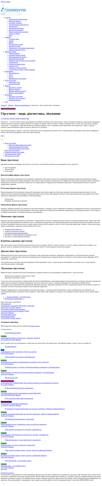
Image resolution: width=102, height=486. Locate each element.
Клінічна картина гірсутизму (14, 152)
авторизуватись (34, 326)
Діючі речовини (14, 53)
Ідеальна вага (13, 26)
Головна (3, 105)
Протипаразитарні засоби (17, 57)
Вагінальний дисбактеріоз (15, 299)
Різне (10, 35)
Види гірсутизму (10, 143)
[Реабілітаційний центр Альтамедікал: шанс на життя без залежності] (19, 419)
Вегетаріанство (14, 73)
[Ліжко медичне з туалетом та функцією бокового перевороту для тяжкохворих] (32, 367)
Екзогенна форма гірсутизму (18, 147)
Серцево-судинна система (17, 68)
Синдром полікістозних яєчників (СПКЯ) (15, 311)
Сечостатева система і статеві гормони (22, 69)
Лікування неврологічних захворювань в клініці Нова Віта (21, 393)
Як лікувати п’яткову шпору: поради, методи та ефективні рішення (23, 455)
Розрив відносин (14, 84)
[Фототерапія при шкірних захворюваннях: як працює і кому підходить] (20, 357)
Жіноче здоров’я (14, 89)
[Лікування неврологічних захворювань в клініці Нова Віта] (19, 388)
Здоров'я (4, 336)
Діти (6, 102)
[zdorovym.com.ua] (7, 473)
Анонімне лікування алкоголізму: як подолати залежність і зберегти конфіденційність (30, 414)
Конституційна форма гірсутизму (20, 145)
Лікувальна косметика (16, 28)
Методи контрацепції (16, 30)
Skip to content (5, 1)
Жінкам (7, 86)
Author (17, 118)
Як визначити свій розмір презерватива (14, 403)
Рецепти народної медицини (18, 32)
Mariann (11, 313)
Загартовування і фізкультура (18, 25)
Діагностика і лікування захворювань (21, 48)
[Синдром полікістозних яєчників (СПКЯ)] (13, 309)
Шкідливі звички (14, 21)
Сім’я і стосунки (10, 80)
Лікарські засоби (10, 51)
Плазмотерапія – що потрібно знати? (13, 466)
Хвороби (8, 37)
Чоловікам (8, 95)
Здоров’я (8, 17)
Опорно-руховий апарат (17, 64)
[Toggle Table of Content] (2, 140)
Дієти (11, 75)
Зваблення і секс (14, 82)
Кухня (11, 77)
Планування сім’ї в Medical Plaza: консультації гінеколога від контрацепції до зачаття (29, 383)
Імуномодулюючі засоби (17, 55)
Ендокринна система (16, 44)
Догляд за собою (14, 34)
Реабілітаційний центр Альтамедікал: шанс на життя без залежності (24, 424)
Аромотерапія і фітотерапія (18, 19)
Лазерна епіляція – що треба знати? (18, 297)
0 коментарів (24, 118)
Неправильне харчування (17, 78)
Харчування (9, 71)
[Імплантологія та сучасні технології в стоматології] (23, 440)
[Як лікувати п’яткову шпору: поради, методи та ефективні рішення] (28, 450)
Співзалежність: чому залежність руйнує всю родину (19, 352)
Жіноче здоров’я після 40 (17, 91)
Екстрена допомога (15, 23)
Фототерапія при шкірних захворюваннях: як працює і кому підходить (25, 362)
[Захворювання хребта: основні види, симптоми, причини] (13, 333)
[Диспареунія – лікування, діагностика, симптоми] (6, 304)
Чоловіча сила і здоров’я (17, 98)
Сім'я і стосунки (6, 402)
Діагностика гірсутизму (13, 154)
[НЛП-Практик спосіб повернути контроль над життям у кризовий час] (23, 429)
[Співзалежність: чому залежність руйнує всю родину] (10, 346)
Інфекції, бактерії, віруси (17, 50)
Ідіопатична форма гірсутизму (19, 148)
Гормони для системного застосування (22, 60)
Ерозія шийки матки (8, 316)
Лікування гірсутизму (12, 156)
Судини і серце (14, 39)
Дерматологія (13, 62)
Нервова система (14, 46)
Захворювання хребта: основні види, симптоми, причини (20, 338)
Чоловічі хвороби (15, 100)
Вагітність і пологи (15, 87)
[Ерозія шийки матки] (8, 314)
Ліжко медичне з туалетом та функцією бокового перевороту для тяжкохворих (27, 372)
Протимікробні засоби (16, 59)
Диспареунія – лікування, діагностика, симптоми (17, 306)
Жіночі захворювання (16, 93)
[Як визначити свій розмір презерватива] (19, 398)
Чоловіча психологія (16, 96)
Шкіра (11, 43)
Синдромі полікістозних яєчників (16, 233)
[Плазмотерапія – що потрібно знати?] (18, 461)
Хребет (11, 41)
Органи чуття (13, 66)
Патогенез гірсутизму (12, 150)
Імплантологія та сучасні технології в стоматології (18, 445)
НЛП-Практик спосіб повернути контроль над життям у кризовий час (25, 435)
